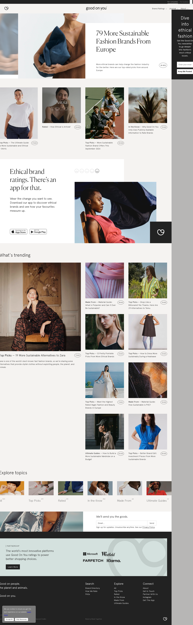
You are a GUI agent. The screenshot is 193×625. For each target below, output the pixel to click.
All (115, 588)
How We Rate (91, 591)
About (145, 588)
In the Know (119, 597)
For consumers (173, 2)
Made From (119, 600)
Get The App (148, 600)
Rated (116, 594)
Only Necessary (21, 619)
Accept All (9, 619)
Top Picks (118, 591)
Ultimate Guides (121, 603)
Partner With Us (150, 594)
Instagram (147, 597)
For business (184, 2)
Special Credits (41, 619)
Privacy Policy (148, 527)
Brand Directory (92, 588)
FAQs (87, 594)
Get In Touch (148, 591)
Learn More (13, 567)
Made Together (96, 619)
